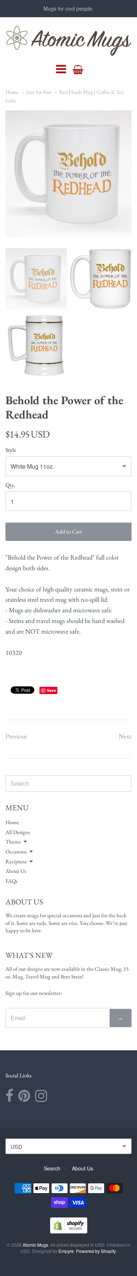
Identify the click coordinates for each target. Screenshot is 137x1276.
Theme (13, 841)
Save (51, 690)
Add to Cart (68, 531)
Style (10, 450)
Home (12, 91)
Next (125, 736)
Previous (16, 736)
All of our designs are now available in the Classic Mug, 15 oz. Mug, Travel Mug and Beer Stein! (67, 972)
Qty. (10, 485)
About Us (15, 870)
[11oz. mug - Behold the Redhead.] (36, 279)
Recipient (16, 861)
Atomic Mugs (35, 1245)
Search (52, 1168)
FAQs (11, 880)
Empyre (66, 1251)
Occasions (16, 851)
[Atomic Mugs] (68, 40)
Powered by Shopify (95, 1251)
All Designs (17, 832)
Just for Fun (39, 91)
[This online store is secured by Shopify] (68, 1231)
